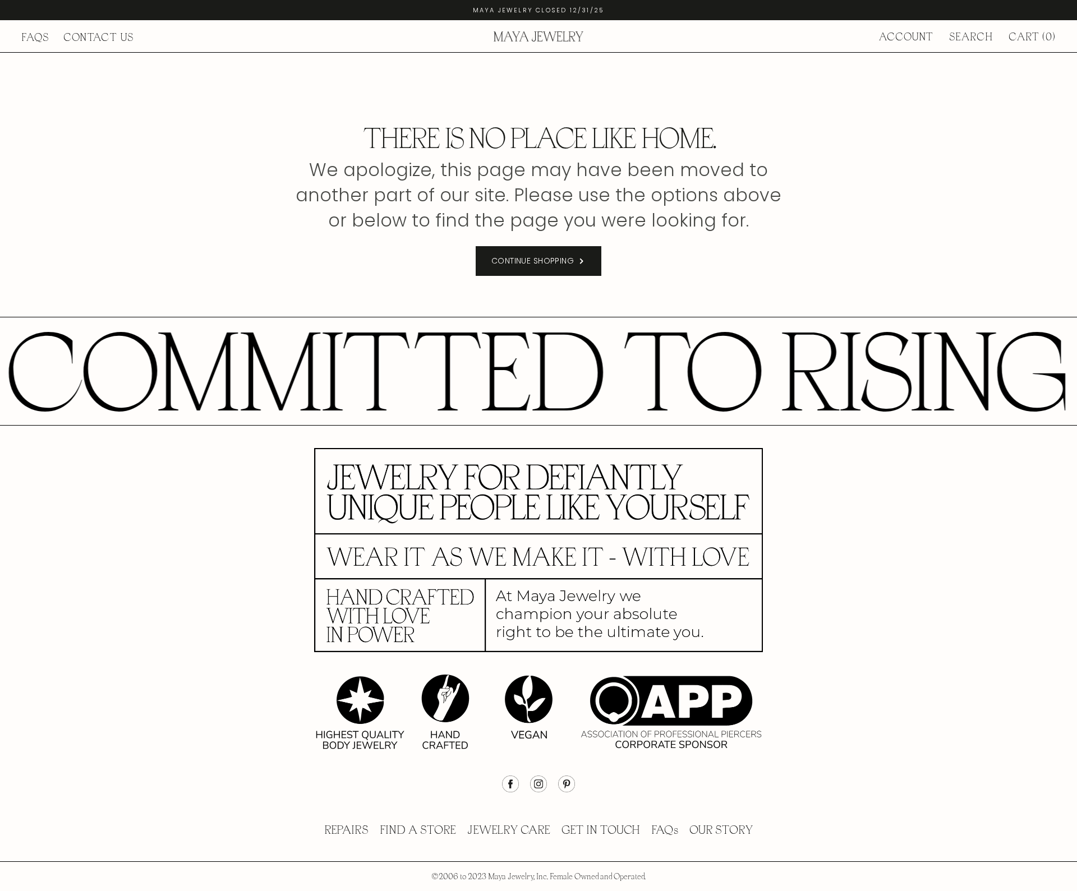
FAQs (35, 37)
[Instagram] (538, 789)
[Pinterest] (566, 789)
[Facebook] (510, 789)
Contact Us (98, 37)
